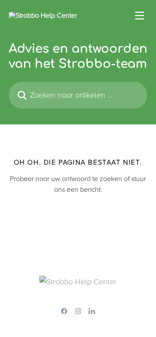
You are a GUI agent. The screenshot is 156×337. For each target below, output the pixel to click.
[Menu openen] (139, 15)
